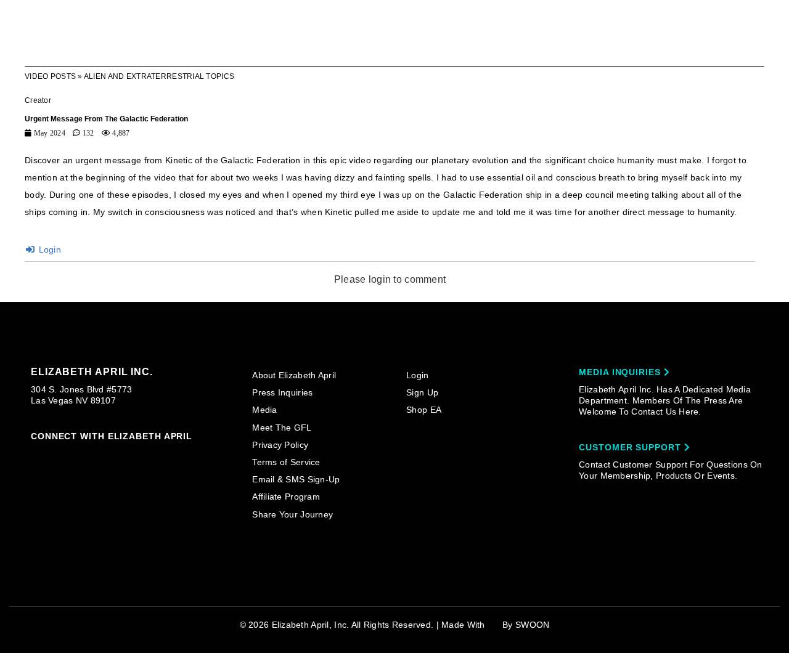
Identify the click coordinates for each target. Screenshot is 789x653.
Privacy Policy (280, 445)
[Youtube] (130, 455)
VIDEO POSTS (50, 76)
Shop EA (423, 410)
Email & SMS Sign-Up (296, 479)
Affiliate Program (286, 496)
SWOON (532, 625)
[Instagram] (36, 454)
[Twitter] (107, 455)
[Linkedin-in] (178, 454)
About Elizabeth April (294, 375)
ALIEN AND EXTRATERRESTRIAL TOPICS (159, 76)
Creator (38, 100)
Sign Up (422, 392)
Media (264, 410)
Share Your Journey (292, 514)
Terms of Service (286, 462)
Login (48, 249)
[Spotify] (154, 455)
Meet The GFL (281, 427)
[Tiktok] (83, 454)
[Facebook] (59, 455)
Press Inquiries (282, 392)
